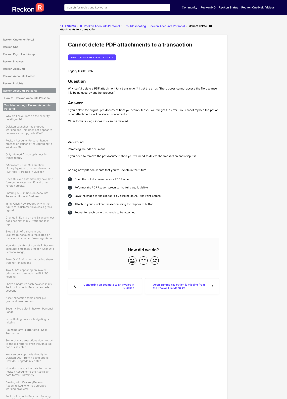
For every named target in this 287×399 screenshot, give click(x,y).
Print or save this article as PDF (92, 57)
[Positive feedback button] (132, 260)
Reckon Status (229, 7)
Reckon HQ (208, 7)
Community (190, 7)
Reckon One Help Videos (258, 7)
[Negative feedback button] (154, 260)
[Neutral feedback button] (143, 260)
